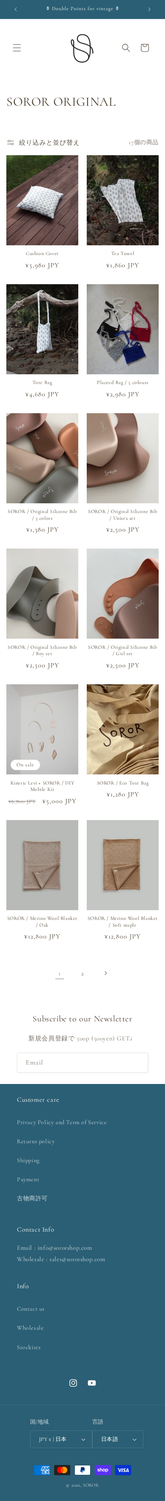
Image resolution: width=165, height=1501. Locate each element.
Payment (28, 1179)
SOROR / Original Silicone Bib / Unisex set (122, 514)
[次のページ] (105, 973)
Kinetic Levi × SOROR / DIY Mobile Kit (42, 786)
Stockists (29, 1347)
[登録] (138, 1063)
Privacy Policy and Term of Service (62, 1122)
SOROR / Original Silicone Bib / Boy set (42, 650)
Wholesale (30, 1327)
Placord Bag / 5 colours (122, 382)
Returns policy (36, 1141)
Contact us (31, 1308)
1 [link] (59, 973)
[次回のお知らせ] (149, 9)
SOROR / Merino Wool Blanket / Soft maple (123, 921)
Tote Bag (42, 382)
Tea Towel (122, 253)
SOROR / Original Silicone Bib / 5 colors (42, 514)
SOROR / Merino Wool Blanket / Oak (42, 921)
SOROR (91, 1485)
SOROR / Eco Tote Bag (123, 783)
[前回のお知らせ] (15, 9)
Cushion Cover (42, 253)
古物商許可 (32, 1198)
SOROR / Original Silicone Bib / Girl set (122, 650)
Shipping (28, 1160)
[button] (17, 47)
